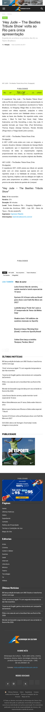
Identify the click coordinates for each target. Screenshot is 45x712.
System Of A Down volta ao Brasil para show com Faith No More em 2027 (28, 299)
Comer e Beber (7, 551)
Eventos (5, 554)
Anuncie (17, 697)
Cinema (5, 547)
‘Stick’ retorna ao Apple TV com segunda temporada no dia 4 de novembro (21, 369)
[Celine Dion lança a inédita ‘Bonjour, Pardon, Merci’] (7, 342)
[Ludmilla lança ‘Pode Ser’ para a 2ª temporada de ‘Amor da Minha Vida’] (7, 310)
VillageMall (15, 275)
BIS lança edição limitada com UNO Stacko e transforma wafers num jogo (22, 363)
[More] (36, 49)
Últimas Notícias (8, 512)
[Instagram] (13, 684)
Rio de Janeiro (20, 272)
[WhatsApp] (16, 49)
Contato (5, 522)
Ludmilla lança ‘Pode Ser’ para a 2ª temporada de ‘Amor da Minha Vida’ (28, 310)
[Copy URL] (11, 49)
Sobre (4, 515)
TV (3, 577)
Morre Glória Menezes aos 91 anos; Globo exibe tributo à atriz (21, 404)
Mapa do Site (7, 532)
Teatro (4, 571)
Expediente (6, 518)
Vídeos (4, 580)
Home (4, 508)
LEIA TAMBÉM (7, 282)
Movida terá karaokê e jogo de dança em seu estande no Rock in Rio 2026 (22, 390)
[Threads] (37, 682)
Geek (4, 557)
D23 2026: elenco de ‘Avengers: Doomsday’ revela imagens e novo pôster (19, 424)
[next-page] (7, 350)
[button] (3, 9)
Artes (4, 544)
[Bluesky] (31, 682)
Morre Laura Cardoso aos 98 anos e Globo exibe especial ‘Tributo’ (21, 410)
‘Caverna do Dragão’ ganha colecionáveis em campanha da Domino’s (21, 376)
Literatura (5, 564)
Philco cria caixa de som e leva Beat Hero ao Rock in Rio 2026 (21, 383)
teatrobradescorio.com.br (22, 217)
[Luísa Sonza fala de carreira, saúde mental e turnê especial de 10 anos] (7, 289)
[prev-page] (3, 350)
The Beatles (6, 275)
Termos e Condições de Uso (12, 528)
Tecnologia (6, 574)
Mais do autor (21, 282)
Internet (5, 561)
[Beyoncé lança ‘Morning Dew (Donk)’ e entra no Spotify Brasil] (7, 331)
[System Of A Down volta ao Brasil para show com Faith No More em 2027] (7, 300)
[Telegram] (21, 49)
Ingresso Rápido (17, 214)
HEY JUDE (11, 272)
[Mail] (19, 682)
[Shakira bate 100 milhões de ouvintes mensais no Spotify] (7, 321)
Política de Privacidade (10, 525)
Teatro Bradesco (31, 272)
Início (3, 14)
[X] (26, 49)
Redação (7, 44)
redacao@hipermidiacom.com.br (26, 667)
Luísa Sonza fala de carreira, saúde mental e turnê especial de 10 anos (28, 289)
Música (9, 14)
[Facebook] (31, 49)
